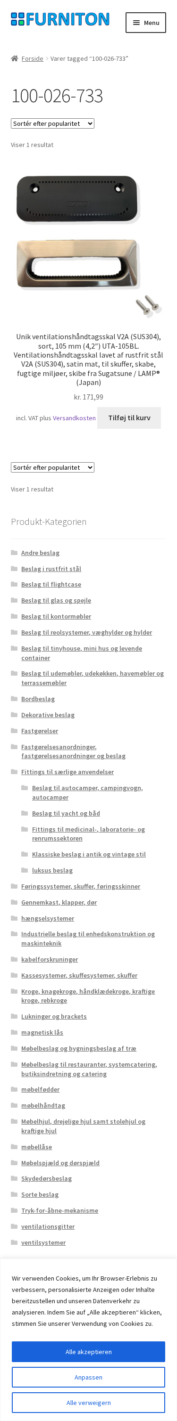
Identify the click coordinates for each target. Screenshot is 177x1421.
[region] (88, 1339)
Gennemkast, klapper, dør (59, 902)
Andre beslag (40, 552)
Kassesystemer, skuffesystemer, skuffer (79, 975)
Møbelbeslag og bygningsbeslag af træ (78, 1048)
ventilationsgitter (48, 1226)
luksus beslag (52, 870)
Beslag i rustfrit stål (51, 568)
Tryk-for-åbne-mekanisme (59, 1210)
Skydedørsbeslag (46, 1178)
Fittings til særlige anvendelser (67, 772)
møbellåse (36, 1147)
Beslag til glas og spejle (56, 600)
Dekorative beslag (48, 714)
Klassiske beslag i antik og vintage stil (89, 854)
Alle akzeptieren (89, 1352)
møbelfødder (40, 1089)
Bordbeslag (38, 698)
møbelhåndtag (43, 1105)
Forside (32, 58)
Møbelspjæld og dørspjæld (60, 1163)
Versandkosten (74, 418)
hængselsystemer (47, 918)
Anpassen (88, 1377)
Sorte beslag (40, 1194)
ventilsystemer (43, 1242)
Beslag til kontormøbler (56, 616)
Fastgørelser (39, 731)
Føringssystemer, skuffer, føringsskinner (80, 886)
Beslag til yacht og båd (66, 813)
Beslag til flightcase (51, 584)
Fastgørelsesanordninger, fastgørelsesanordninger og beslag (73, 751)
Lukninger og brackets (54, 1016)
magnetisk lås (42, 1032)
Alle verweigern (89, 1402)
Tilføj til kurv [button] (129, 417)
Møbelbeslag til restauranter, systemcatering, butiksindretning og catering (89, 1069)
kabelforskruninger (49, 959)
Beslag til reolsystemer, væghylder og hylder (86, 632)
